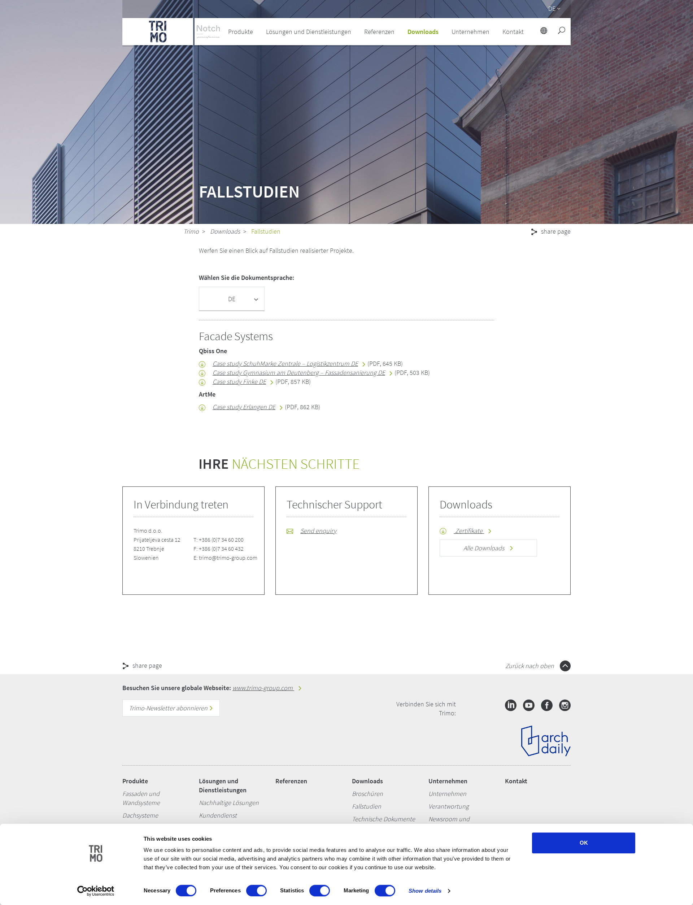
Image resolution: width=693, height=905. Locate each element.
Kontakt (516, 781)
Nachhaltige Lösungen (229, 802)
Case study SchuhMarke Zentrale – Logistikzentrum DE (285, 363)
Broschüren (367, 793)
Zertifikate (469, 531)
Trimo (191, 231)
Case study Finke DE (239, 381)
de (551, 8)
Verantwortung (448, 806)
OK (584, 843)
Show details (425, 891)
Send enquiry (318, 531)
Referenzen (379, 31)
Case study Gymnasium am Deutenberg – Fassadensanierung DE (299, 372)
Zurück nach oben (530, 666)
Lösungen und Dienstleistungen (223, 785)
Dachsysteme (140, 815)
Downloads (225, 231)
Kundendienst (218, 815)
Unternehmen (447, 781)
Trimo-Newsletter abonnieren (169, 708)
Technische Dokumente (383, 819)
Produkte (135, 781)
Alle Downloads (484, 548)
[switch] (256, 890)
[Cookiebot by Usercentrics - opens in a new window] (95, 890)
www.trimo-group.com (263, 688)
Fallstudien (366, 806)
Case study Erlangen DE (244, 407)
